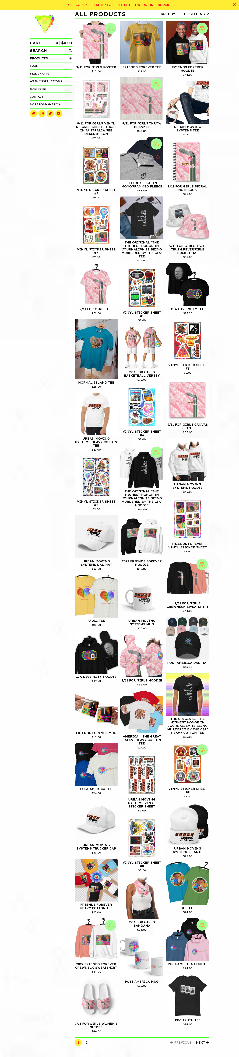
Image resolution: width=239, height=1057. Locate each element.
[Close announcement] (234, 5)
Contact (36, 96)
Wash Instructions (46, 81)
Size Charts (39, 73)
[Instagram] (41, 113)
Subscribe (38, 89)
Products (39, 58)
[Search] (70, 50)
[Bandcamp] (33, 113)
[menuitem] (185, 14)
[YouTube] (58, 113)
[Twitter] (50, 113)
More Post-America (45, 104)
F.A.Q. (34, 66)
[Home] (45, 24)
